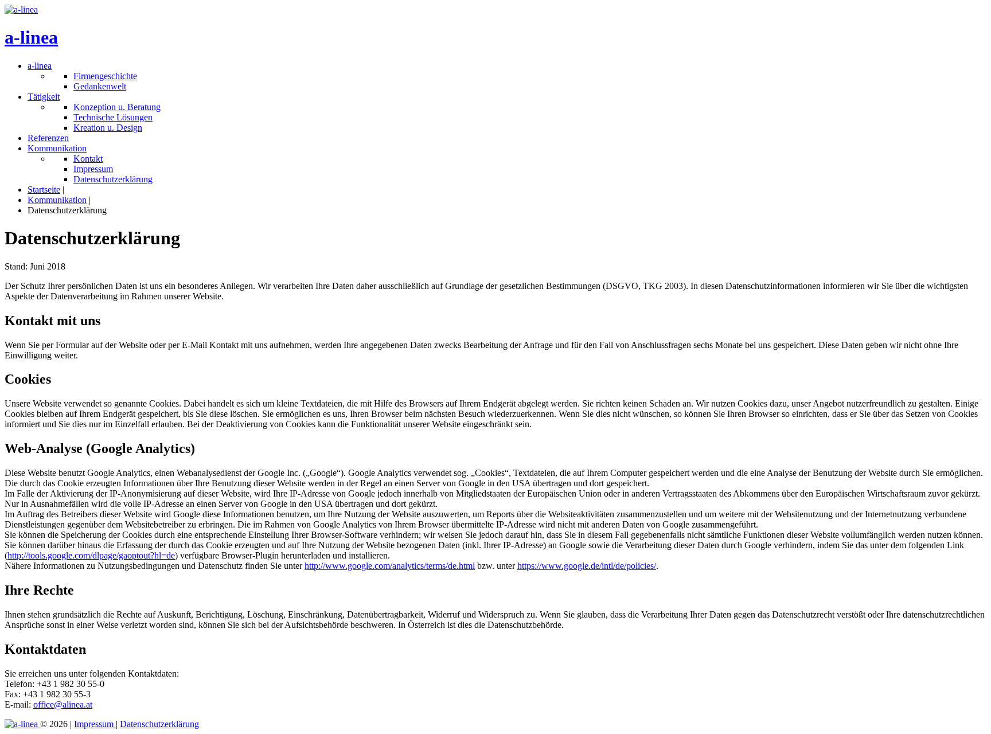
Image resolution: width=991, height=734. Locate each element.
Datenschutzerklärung (159, 724)
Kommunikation (57, 200)
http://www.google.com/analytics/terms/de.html (390, 566)
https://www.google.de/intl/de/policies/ (586, 566)
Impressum (95, 724)
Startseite (44, 189)
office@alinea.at (62, 704)
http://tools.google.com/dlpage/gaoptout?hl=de (91, 555)
